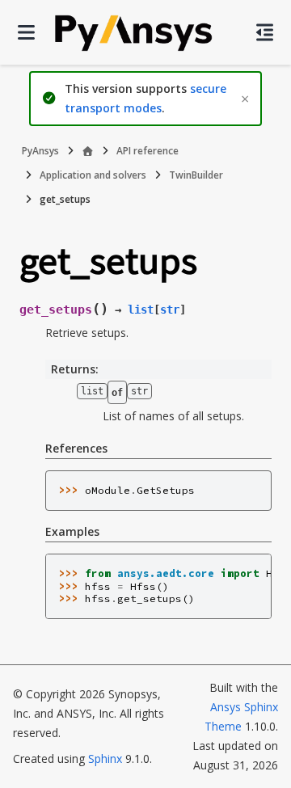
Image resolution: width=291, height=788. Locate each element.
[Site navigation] (26, 32)
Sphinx (105, 758)
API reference (147, 151)
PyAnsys (40, 151)
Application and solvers (93, 175)
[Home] (88, 151)
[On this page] (264, 32)
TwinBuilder (196, 175)
